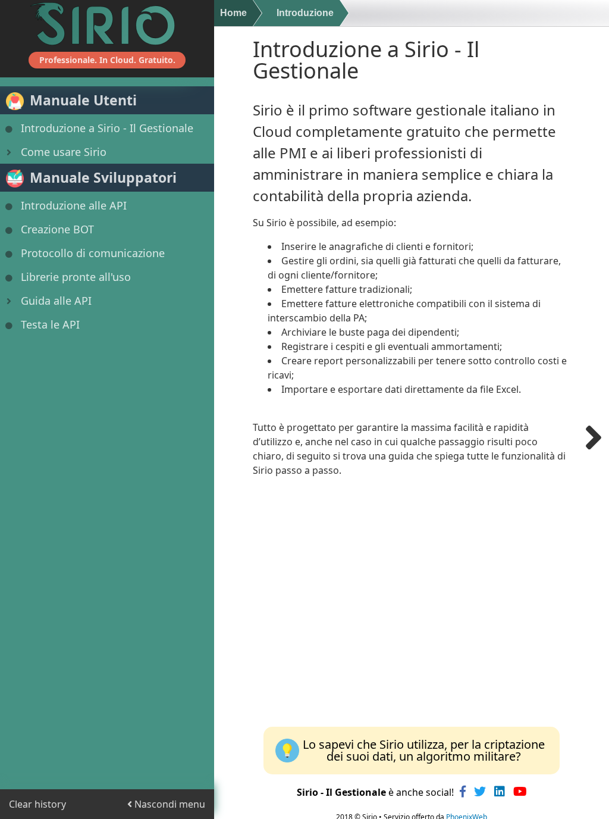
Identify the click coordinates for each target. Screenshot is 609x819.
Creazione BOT (57, 229)
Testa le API (50, 324)
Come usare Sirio (63, 152)
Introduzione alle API (74, 205)
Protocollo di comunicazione (93, 253)
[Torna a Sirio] (107, 24)
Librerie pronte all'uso (76, 277)
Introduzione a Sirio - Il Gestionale (107, 128)
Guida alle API (56, 300)
